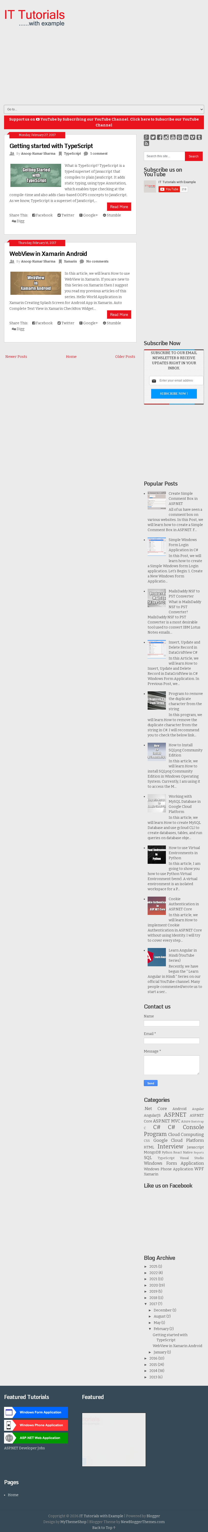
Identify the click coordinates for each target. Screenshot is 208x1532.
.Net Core (155, 1108)
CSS (147, 1141)
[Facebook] (159, 137)
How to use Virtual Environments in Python (184, 853)
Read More (119, 207)
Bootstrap (197, 1121)
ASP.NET (175, 1114)
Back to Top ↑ (104, 1528)
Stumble (113, 215)
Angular (198, 1109)
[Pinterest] (179, 137)
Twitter (67, 215)
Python (167, 1152)
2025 (153, 1266)
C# (157, 1127)
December (163, 1310)
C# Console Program (174, 1130)
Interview (170, 1146)
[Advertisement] (136, 63)
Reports (199, 1152)
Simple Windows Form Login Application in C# (183, 545)
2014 (153, 1371)
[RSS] (146, 143)
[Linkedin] (186, 137)
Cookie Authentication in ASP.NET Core (184, 904)
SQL (148, 1157)
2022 (154, 1273)
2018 (153, 1298)
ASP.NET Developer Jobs (24, 1448)
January (160, 1352)
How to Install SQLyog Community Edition (185, 750)
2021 (153, 1279)
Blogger (153, 1516)
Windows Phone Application (168, 1169)
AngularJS (152, 1115)
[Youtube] (173, 137)
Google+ (90, 215)
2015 (153, 1365)
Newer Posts (16, 357)
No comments (97, 261)
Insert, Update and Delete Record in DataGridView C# (184, 647)
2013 (153, 1377)
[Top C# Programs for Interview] (114, 1465)
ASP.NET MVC (166, 1121)
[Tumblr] (199, 137)
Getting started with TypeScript (51, 146)
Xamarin (70, 261)
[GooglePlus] (146, 137)
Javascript (195, 1147)
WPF (199, 1168)
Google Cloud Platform (178, 1140)
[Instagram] (166, 137)
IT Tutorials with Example (101, 1516)
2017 (153, 1304)
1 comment (99, 153)
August (160, 1316)
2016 (153, 1358)
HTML (149, 1147)
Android (179, 1109)
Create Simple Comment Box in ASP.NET (183, 498)
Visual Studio (192, 1158)
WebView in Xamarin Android (48, 253)
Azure (185, 1121)
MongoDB (152, 1152)
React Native (183, 1152)
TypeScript (72, 153)
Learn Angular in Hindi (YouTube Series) (183, 955)
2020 (154, 1285)
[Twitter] (153, 137)
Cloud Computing (186, 1134)
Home (71, 357)
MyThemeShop (73, 1522)
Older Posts (125, 357)
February (161, 1329)
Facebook (44, 215)
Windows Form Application (174, 1163)
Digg (20, 221)
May (157, 1323)
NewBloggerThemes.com (143, 1522)
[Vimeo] (192, 137)
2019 (153, 1291)
